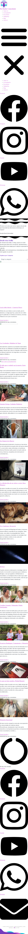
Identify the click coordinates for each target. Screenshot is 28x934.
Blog (4, 18)
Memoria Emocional (6, 720)
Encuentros (6, 14)
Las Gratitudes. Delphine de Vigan (10, 343)
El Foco (2, 566)
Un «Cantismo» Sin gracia (8, 526)
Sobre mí (5, 11)
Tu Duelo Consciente (8, 9)
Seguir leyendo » (4, 320)
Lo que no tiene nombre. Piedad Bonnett (12, 681)
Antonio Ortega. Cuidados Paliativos (11, 404)
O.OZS (18, 927)
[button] (14, 51)
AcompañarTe (6, 12)
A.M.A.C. (5, 20)
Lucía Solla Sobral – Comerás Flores (11, 307)
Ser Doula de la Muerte (7, 441)
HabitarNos (6, 16)
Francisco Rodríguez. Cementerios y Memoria (14, 643)
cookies (23, 926)
